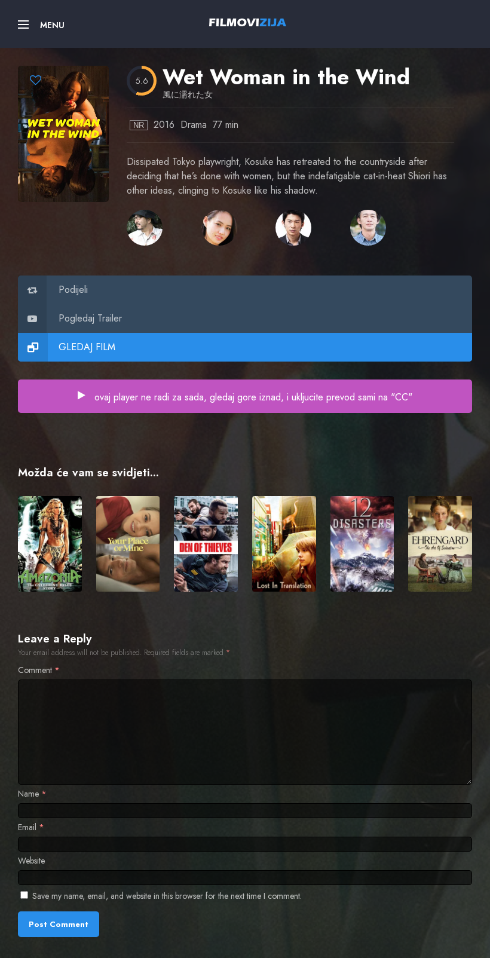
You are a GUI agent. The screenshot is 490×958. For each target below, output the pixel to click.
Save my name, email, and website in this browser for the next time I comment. (167, 896)
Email (31, 827)
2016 (164, 124)
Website (31, 861)
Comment (39, 670)
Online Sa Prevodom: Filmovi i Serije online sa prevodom (247, 22)
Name (32, 794)
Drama (193, 124)
